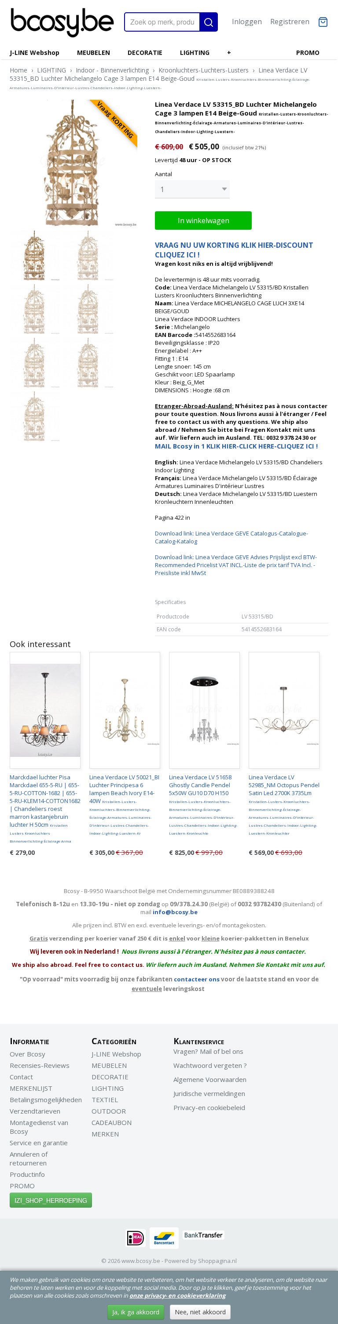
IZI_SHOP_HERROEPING (51, 1200)
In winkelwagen (203, 220)
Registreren (289, 21)
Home (18, 70)
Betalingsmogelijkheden (46, 1099)
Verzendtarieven (35, 1111)
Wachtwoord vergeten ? (210, 1065)
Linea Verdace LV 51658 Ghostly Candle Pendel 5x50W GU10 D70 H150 (203, 804)
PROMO (308, 52)
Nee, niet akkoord (200, 1312)
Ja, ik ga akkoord (135, 1312)
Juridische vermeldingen (209, 1093)
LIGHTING (194, 52)
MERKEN (105, 1133)
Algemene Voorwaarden (209, 1079)
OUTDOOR (109, 1111)
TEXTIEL (105, 1099)
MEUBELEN (93, 52)
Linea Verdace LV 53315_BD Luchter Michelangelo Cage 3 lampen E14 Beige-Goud (160, 78)
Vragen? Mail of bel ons (208, 1051)
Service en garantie (39, 1142)
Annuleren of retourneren (29, 1158)
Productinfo (27, 1174)
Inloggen (247, 21)
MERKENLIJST (31, 1088)
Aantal (163, 174)
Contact (21, 1076)
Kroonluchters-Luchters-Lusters (203, 70)
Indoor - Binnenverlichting (112, 70)
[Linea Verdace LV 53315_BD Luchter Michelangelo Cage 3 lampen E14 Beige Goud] (73, 163)
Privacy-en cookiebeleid (209, 1107)
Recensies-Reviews (40, 1065)
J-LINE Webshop (34, 52)
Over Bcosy (27, 1053)
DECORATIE (145, 52)
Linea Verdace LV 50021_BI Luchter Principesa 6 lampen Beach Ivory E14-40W (124, 804)
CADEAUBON (112, 1122)
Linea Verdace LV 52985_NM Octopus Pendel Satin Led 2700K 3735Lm (284, 804)
